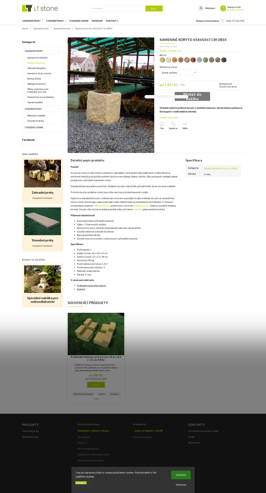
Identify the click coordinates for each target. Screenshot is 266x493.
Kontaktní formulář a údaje (203, 431)
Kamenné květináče (37, 57)
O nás (191, 436)
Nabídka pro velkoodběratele (93, 454)
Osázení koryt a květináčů (40, 97)
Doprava (82, 442)
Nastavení (81, 483)
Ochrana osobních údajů (91, 460)
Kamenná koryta (35, 62)
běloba (102, 394)
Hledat (154, 8)
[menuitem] (32, 21)
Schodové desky (35, 120)
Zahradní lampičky (36, 68)
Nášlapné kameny (36, 83)
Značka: (171, 50)
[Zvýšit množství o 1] (158, 96)
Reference (194, 442)
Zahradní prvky (34, 51)
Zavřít (235, 136)
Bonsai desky (34, 78)
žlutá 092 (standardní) (83, 394)
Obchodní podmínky (88, 448)
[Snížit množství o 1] (174, 96)
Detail (96, 384)
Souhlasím (181, 474)
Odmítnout (181, 484)
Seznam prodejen (142, 437)
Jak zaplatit (84, 437)
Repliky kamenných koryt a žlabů (220, 168)
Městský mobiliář (36, 115)
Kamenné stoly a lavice (39, 73)
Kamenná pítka (35, 102)
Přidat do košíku (192, 96)
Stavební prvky (33, 109)
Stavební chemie (34, 127)
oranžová (115, 394)
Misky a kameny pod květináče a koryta (37, 90)
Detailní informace (169, 117)
